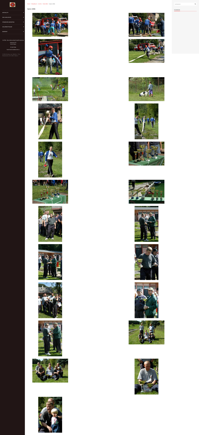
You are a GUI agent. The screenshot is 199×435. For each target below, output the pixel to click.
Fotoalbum (34, 4)
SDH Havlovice (6, 17)
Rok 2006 (45, 4)
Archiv (40, 4)
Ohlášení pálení (7, 26)
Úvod (28, 4)
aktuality (5, 12)
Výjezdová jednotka (8, 22)
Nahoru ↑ (17, 55)
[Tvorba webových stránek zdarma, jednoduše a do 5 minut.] (11, 54)
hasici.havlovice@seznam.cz (13, 49)
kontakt (4, 31)
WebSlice (15, 54)
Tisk (19, 54)
